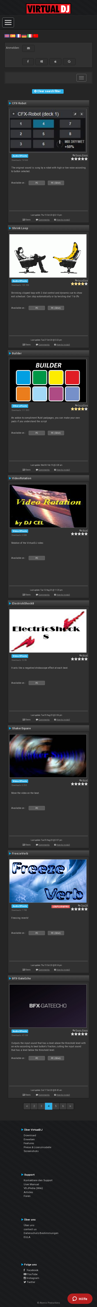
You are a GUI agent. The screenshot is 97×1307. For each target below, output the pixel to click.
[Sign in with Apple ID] (55, 61)
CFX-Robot (19, 103)
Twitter (30, 1282)
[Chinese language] (35, 35)
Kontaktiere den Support (38, 1180)
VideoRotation (21, 478)
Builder (17, 353)
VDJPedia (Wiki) (33, 1188)
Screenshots (31, 1151)
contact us (30, 1229)
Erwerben (29, 1139)
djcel (85, 530)
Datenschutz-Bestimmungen (41, 1233)
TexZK (84, 905)
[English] (7, 35)
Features (29, 1143)
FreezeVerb (20, 853)
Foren (27, 1196)
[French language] (18, 35)
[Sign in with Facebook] (28, 61)
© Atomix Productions (48, 1302)
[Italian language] (29, 35)
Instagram (32, 1278)
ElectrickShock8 (23, 603)
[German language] (24, 35)
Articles (28, 1192)
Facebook (31, 1270)
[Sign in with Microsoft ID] (41, 61)
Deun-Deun (82, 155)
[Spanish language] (12, 35)
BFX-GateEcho (21, 978)
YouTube (31, 1274)
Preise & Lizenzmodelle (37, 1147)
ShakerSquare (21, 728)
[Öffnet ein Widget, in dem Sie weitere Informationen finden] (79, 1299)
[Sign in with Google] (69, 61)
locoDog (83, 280)
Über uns (29, 1225)
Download (30, 1135)
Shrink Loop (20, 228)
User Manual (31, 1184)
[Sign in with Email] (28, 48)
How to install (63, 219)
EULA (27, 1237)
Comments (44, 219)
